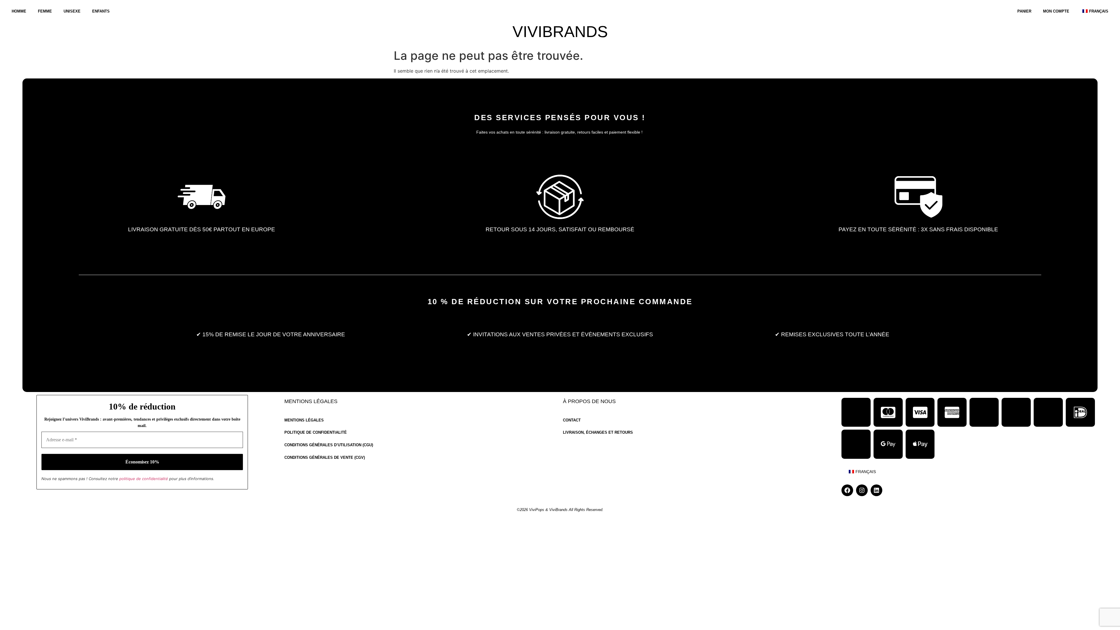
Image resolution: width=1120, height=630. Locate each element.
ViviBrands (560, 32)
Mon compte (1056, 11)
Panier (1024, 11)
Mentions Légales (304, 420)
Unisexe (72, 11)
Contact (572, 420)
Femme (45, 11)
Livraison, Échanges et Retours (598, 433)
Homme (19, 11)
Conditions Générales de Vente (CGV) (324, 458)
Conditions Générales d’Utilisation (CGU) (328, 445)
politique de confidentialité (143, 478)
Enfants (101, 11)
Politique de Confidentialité (315, 433)
